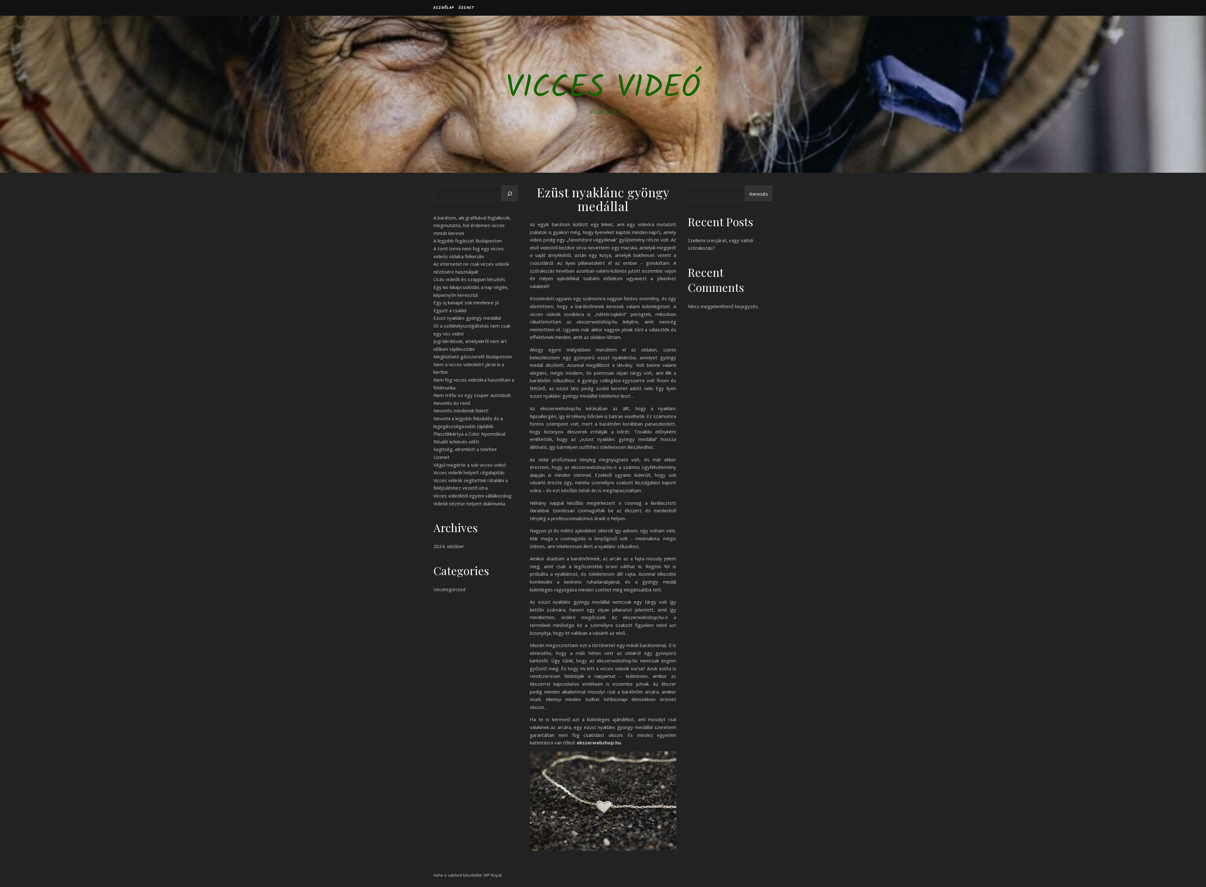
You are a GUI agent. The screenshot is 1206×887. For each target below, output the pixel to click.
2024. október (448, 546)
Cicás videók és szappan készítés (469, 279)
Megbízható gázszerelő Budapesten (472, 356)
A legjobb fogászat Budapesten (467, 240)
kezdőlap (443, 8)
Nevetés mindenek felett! (460, 410)
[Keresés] (509, 193)
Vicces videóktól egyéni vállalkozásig (472, 495)
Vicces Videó (603, 88)
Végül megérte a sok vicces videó (469, 465)
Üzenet (466, 8)
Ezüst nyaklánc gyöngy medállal (467, 318)
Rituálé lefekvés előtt (456, 441)
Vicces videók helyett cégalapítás (469, 472)
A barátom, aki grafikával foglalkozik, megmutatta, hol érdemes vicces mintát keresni (472, 225)
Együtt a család (449, 310)
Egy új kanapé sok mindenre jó (466, 302)
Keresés (758, 194)
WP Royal (493, 875)
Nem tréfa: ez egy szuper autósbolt (472, 395)
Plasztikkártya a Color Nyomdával (469, 434)
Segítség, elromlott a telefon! (465, 449)
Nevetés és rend (451, 403)
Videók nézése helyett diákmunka (469, 503)
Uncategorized (449, 589)
